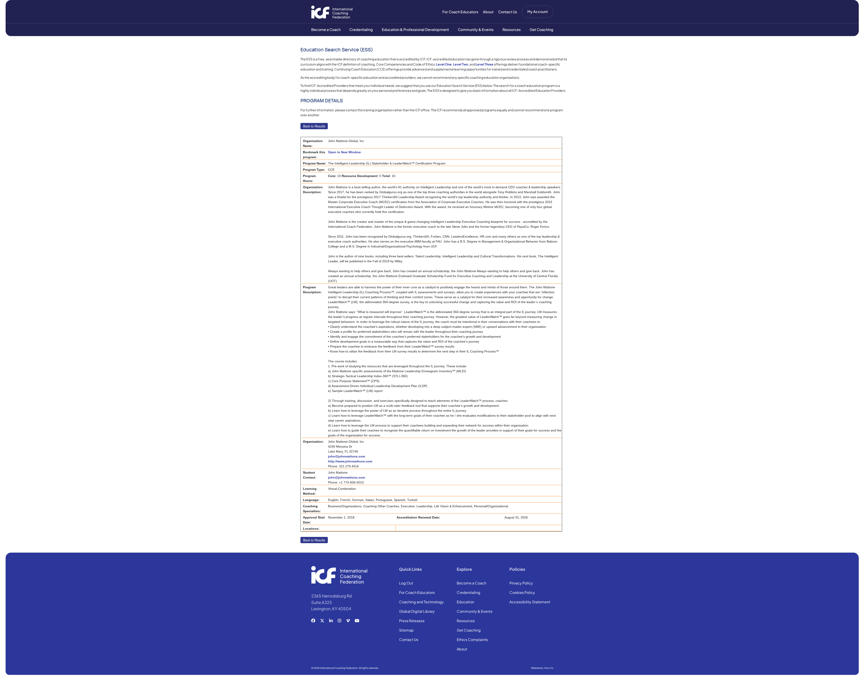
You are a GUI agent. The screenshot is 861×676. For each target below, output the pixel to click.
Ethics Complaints (472, 640)
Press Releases (411, 621)
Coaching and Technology (421, 602)
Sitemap (406, 630)
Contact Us (507, 11)
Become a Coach (326, 29)
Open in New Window (344, 152)
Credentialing (361, 29)
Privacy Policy (521, 583)
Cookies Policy (522, 593)
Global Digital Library (417, 612)
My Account (537, 11)
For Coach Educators (460, 11)
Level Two (460, 64)
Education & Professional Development (415, 29)
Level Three (484, 64)
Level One (444, 64)
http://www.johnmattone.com (350, 461)
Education (465, 602)
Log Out (406, 583)
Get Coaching (541, 29)
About (488, 11)
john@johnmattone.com (346, 456)
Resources (511, 29)
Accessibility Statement (529, 602)
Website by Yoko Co (542, 667)
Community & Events (476, 29)
